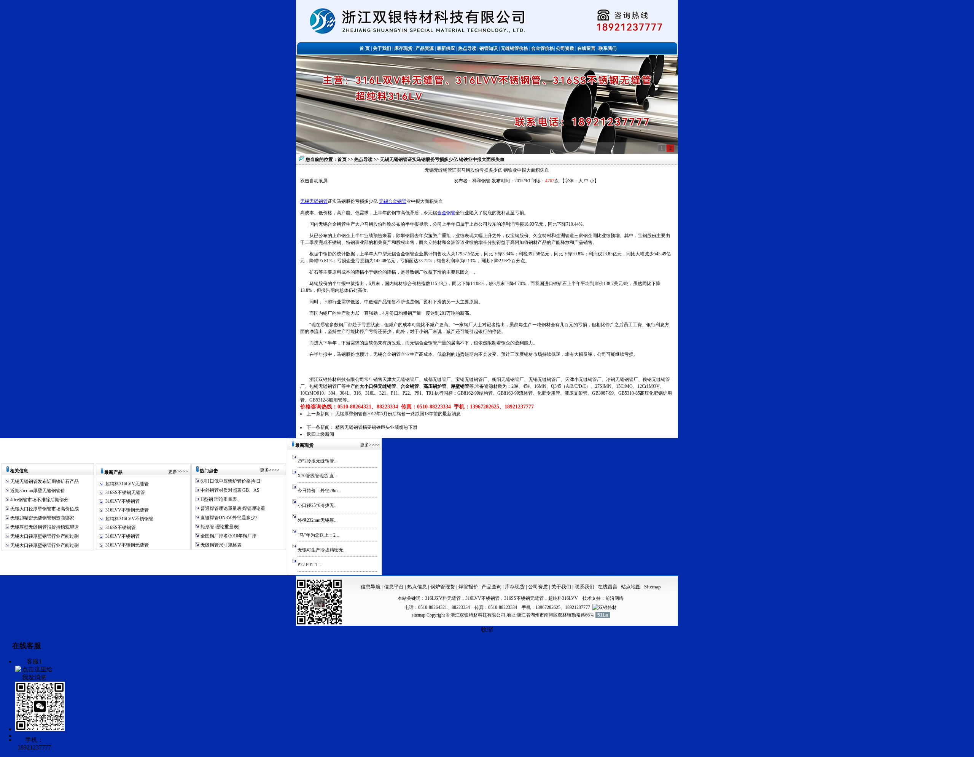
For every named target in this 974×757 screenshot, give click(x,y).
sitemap (418, 615)
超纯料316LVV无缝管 (127, 483)
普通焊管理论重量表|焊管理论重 (232, 508)
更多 (172, 471)
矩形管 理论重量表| (219, 526)
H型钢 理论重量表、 (220, 499)
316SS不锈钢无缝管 (125, 492)
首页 (342, 159)
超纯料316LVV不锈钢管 (129, 518)
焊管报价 (467, 587)
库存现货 (515, 587)
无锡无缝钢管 (314, 201)
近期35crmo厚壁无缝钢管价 (37, 490)
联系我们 (585, 587)
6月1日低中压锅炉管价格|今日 (230, 481)
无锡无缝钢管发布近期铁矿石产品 (44, 481)
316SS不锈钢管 (120, 527)
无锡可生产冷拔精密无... (322, 550)
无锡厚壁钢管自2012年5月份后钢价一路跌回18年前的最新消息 (398, 413)
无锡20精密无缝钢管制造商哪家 (41, 518)
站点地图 (631, 587)
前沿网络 (614, 598)
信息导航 (370, 587)
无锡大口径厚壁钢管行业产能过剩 (44, 536)
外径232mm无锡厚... (317, 520)
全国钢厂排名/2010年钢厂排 (227, 536)
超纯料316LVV (563, 598)
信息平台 (394, 587)
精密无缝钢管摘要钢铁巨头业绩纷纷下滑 (376, 427)
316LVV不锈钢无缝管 (127, 510)
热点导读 (364, 159)
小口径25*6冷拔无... (317, 505)
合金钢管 (446, 212)
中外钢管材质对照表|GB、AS (229, 490)
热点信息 (417, 587)
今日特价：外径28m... (319, 490)
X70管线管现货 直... (317, 475)
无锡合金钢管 (392, 201)
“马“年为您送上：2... (318, 535)
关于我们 (561, 587)
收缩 (487, 629)
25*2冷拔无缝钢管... (317, 461)
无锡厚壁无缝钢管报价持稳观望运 (44, 527)
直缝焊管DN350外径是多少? (228, 517)
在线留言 (608, 587)
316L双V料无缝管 (443, 598)
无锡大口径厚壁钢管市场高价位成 (44, 509)
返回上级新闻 (320, 434)
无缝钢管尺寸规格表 (220, 545)
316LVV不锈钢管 (122, 501)
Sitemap (652, 587)
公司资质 (538, 587)
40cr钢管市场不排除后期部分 (38, 499)
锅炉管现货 (442, 587)
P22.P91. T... (309, 564)
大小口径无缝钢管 (378, 386)
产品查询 (492, 587)
